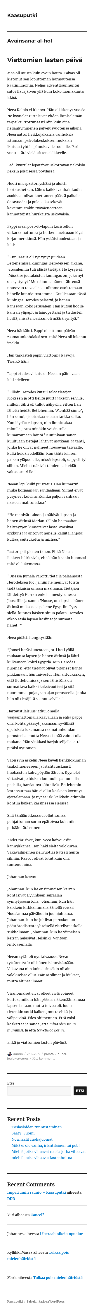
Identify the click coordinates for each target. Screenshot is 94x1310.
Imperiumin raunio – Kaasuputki (36, 1192)
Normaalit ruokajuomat (32, 1139)
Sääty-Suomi (23, 1133)
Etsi (10, 1083)
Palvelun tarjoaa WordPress (46, 1301)
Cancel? (37, 1215)
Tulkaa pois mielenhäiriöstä (58, 1277)
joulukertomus (17, 1058)
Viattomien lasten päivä (44, 60)
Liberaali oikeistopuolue (61, 1234)
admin (18, 1054)
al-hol (62, 1054)
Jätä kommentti (44, 1058)
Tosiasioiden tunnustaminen (37, 1127)
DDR (11, 1198)
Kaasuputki (22, 15)
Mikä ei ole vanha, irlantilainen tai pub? (46, 1145)
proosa (49, 1054)
